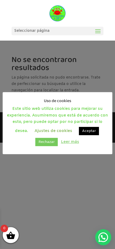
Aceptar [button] (89, 131)
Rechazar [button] (47, 142)
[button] (103, 237)
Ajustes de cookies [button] (53, 131)
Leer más (70, 142)
